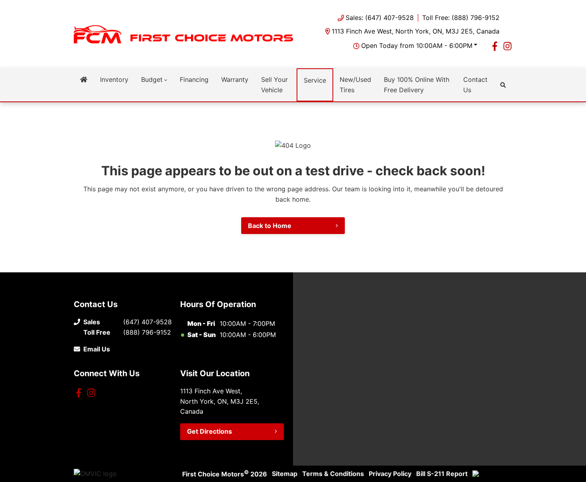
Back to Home (269, 226)
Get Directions (209, 431)
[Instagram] (507, 46)
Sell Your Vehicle (274, 84)
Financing (194, 79)
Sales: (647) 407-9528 (380, 18)
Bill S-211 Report (442, 474)
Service (315, 80)
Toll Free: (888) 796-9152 (460, 18)
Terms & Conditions (333, 474)
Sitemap (284, 474)
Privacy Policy (390, 474)
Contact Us (475, 84)
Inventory (114, 79)
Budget (152, 79)
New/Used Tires (355, 84)
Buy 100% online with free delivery (416, 84)
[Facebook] (494, 46)
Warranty (234, 79)
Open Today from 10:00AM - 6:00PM (416, 46)
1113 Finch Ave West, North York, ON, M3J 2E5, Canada (415, 31)
